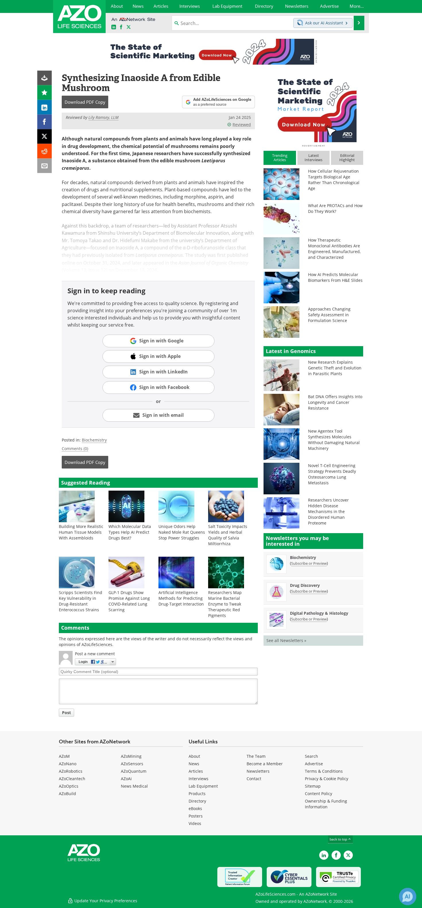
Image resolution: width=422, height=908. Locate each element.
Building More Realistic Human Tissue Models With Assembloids (81, 532)
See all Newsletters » (286, 640)
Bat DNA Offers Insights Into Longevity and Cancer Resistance (335, 402)
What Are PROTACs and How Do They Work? (335, 208)
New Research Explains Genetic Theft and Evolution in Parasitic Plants (334, 367)
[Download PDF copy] (44, 78)
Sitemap (313, 786)
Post (66, 712)
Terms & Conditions (324, 771)
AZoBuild (67, 793)
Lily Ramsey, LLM (103, 117)
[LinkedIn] (44, 107)
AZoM (64, 756)
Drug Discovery (305, 585)
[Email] (44, 166)
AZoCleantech (72, 778)
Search (311, 756)
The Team (256, 756)
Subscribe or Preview (309, 563)
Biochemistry (94, 440)
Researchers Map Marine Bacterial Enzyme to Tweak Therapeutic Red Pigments (225, 604)
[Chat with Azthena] (407, 896)
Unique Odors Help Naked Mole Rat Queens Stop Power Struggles (181, 532)
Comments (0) (75, 448)
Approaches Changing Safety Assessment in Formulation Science (329, 314)
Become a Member (265, 763)
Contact (254, 778)
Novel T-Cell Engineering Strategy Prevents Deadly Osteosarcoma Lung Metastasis (332, 474)
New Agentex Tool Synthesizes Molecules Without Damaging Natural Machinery (334, 439)
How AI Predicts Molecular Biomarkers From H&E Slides (335, 277)
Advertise (314, 763)
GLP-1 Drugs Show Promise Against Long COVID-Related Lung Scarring (129, 601)
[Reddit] (44, 151)
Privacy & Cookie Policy (326, 778)
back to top (339, 839)
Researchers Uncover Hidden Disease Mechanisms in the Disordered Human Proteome (328, 511)
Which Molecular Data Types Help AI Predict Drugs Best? (130, 532)
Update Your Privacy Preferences (105, 900)
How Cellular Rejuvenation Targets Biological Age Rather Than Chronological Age (333, 179)
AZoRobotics (70, 771)
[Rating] (44, 92)
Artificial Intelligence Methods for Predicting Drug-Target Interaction (181, 598)
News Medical (134, 786)
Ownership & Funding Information (326, 803)
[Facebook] (44, 122)
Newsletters (258, 771)
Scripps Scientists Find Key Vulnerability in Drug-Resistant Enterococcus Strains (80, 601)
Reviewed (242, 124)
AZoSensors (132, 763)
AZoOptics (68, 786)
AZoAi (126, 778)
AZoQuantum (133, 771)
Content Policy (318, 793)
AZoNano (67, 763)
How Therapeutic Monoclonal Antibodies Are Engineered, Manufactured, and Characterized (334, 248)
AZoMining (131, 756)
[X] (44, 136)
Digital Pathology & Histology (319, 613)
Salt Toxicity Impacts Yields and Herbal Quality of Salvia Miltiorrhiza (227, 535)
